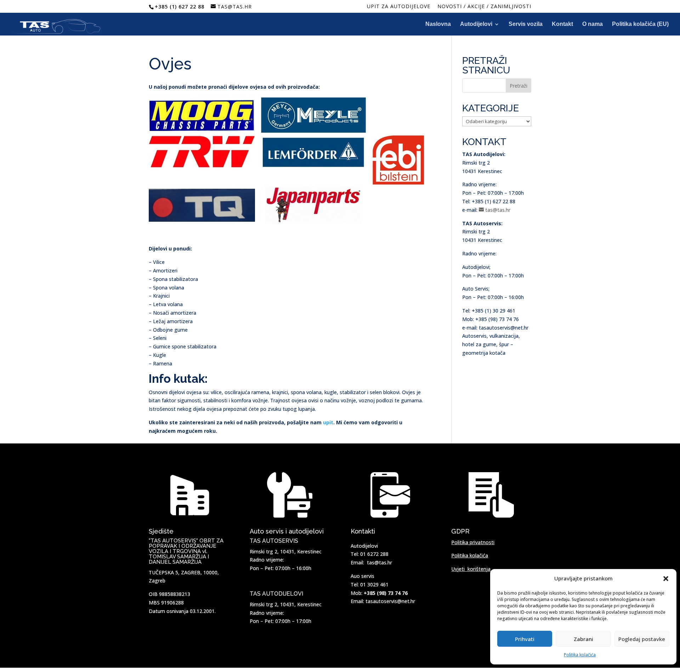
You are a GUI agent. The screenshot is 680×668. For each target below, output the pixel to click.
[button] (665, 578)
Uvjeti (471, 568)
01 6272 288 (374, 554)
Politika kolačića (580, 655)
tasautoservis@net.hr (390, 601)
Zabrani (583, 638)
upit (328, 422)
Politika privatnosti (472, 542)
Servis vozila (526, 24)
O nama (592, 24)
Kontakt (562, 24)
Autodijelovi (476, 24)
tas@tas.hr (379, 562)
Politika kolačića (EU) (640, 24)
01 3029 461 (374, 584)
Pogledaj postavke (641, 638)
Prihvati (524, 638)
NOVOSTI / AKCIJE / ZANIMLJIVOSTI (484, 7)
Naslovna (438, 24)
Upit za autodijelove (398, 7)
